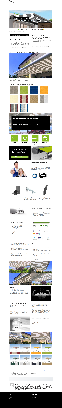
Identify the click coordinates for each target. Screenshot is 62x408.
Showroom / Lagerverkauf (13, 400)
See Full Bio (24, 389)
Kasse (33, 400)
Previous (48, 5)
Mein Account (34, 397)
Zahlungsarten (11, 399)
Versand (10, 398)
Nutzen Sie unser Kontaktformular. (16, 378)
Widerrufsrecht (11, 407)
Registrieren (33, 398)
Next (51, 5)
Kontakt (10, 397)
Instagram (33, 407)
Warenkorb (33, 399)
